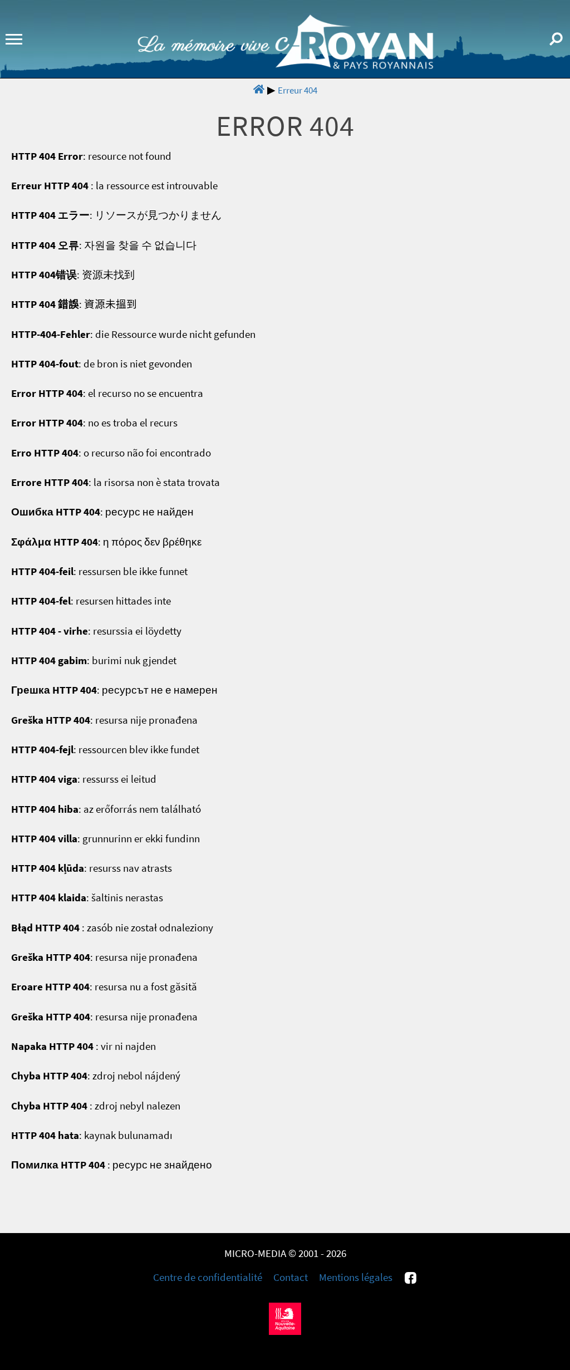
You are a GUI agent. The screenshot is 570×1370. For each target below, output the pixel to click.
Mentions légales (355, 1277)
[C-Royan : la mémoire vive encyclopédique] (285, 66)
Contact (290, 1277)
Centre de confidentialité (207, 1277)
